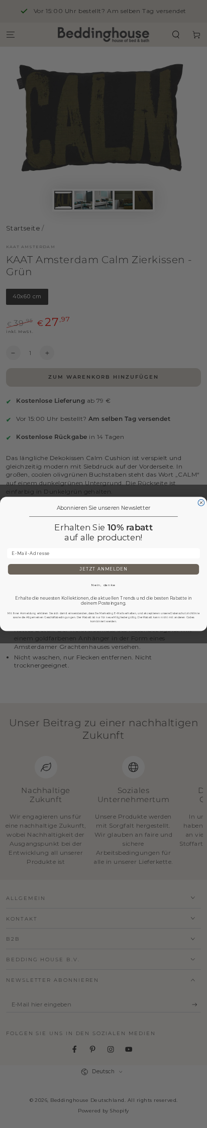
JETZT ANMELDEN (103, 569)
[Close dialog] (201, 503)
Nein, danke (103, 585)
